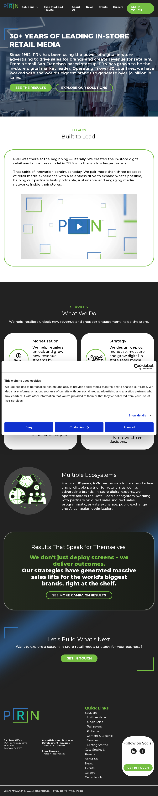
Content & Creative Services (100, 738)
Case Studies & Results (53, 8)
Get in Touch (136, 8)
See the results (30, 88)
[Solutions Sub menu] (38, 7)
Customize (77, 427)
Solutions (28, 7)
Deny (28, 427)
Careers (118, 7)
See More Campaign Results (79, 595)
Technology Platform (95, 729)
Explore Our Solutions (84, 88)
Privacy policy (59, 790)
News (89, 7)
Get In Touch (138, 767)
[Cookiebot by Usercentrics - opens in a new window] (137, 367)
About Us (76, 8)
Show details (137, 415)
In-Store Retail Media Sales (96, 720)
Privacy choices (75, 790)
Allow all (129, 427)
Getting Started (97, 745)
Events (103, 7)
